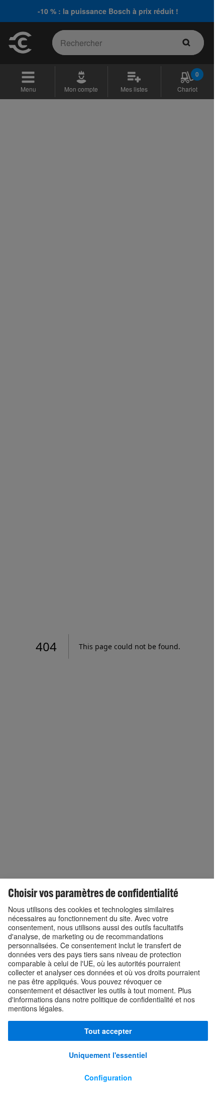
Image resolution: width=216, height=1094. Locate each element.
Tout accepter (108, 1031)
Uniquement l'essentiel (108, 1055)
